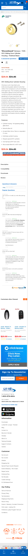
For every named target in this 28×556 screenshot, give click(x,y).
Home (2, 12)
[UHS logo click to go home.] (14, 3)
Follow (3, 198)
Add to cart (7, 316)
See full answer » (9, 208)
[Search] (14, 7)
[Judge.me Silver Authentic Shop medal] (21, 531)
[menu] (2, 3)
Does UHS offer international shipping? (12, 214)
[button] (6, 210)
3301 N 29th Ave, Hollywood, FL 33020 (13, 401)
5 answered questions (8, 58)
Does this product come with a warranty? (12, 268)
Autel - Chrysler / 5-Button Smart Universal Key (20, 328)
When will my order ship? (8, 251)
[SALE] (7, 314)
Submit (21, 378)
